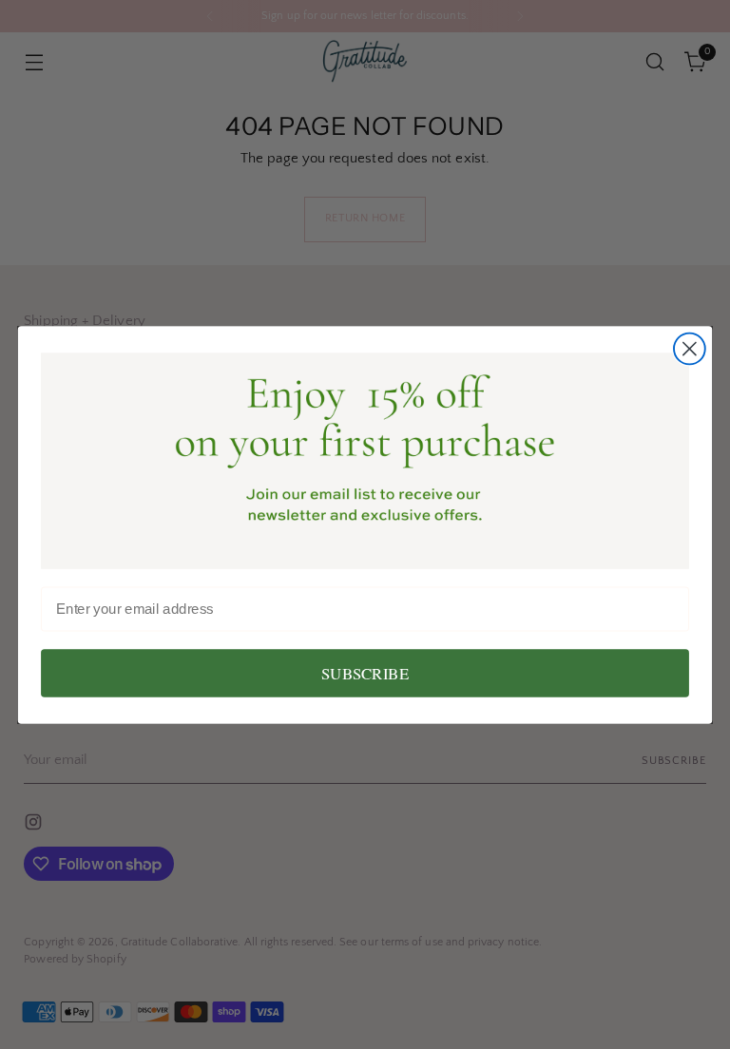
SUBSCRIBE (365, 672)
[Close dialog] (689, 348)
